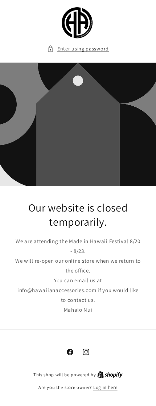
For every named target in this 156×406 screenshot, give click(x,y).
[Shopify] (110, 375)
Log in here (105, 387)
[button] (78, 48)
